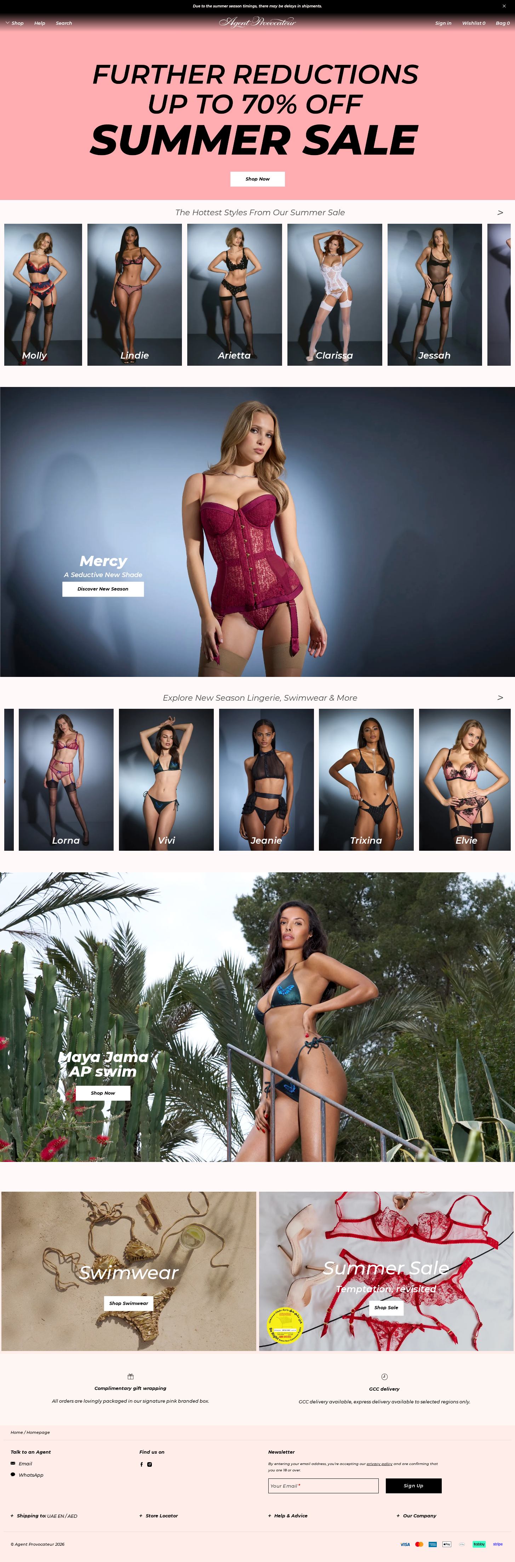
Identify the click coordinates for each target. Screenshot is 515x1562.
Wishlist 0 (473, 23)
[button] (443, 23)
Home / (19, 1432)
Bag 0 (503, 23)
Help (39, 23)
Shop (18, 23)
